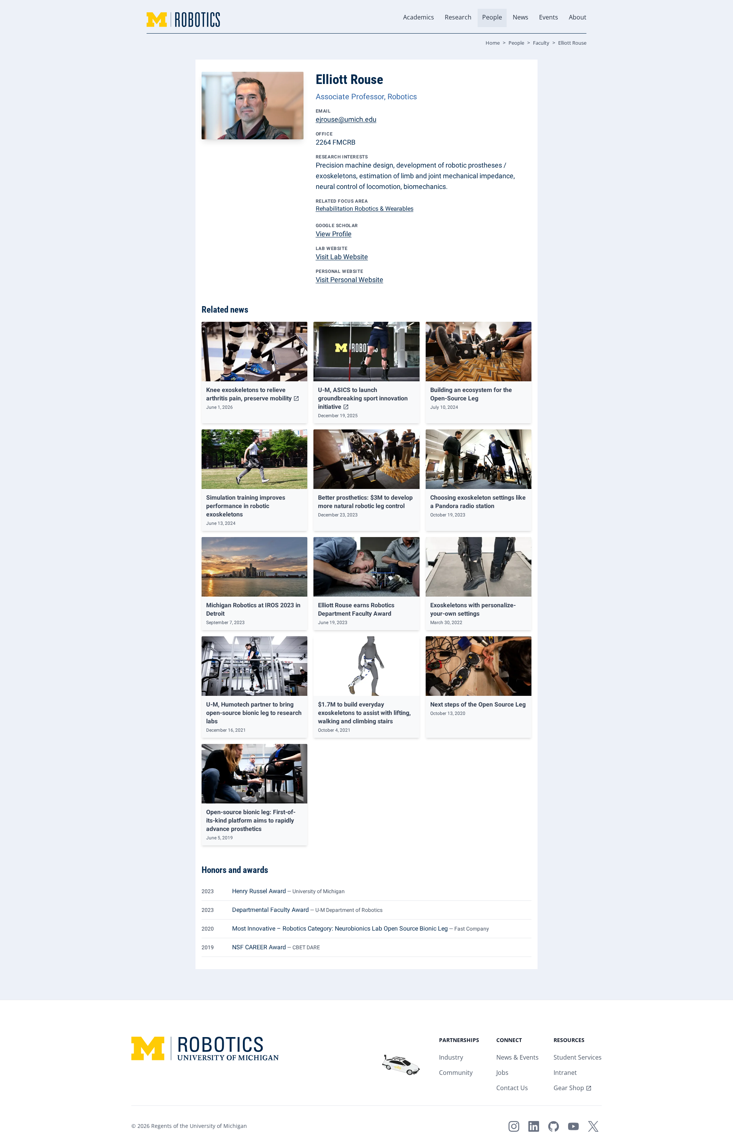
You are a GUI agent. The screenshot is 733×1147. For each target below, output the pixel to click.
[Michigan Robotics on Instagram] (513, 1126)
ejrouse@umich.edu (346, 119)
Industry (451, 1057)
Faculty (541, 43)
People (492, 17)
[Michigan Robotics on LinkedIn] (533, 1126)
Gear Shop (569, 1088)
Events (548, 17)
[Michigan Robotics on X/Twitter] (593, 1126)
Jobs (502, 1073)
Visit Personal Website (349, 280)
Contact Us (512, 1088)
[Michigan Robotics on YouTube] (573, 1126)
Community (456, 1073)
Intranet (565, 1073)
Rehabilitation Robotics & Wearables (364, 208)
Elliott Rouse (572, 43)
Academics (418, 17)
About (577, 17)
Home (493, 43)
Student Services (578, 1057)
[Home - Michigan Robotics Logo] (183, 19)
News (520, 17)
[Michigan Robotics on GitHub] (553, 1126)
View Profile (334, 234)
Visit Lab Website (342, 257)
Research (458, 17)
